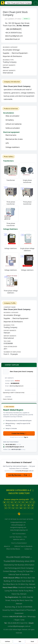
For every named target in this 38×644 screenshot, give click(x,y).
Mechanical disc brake (14, 139)
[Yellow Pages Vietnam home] (3, 3)
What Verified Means (13, 549)
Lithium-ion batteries (14, 124)
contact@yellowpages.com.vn (14, 447)
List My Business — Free (19, 475)
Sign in (26, 437)
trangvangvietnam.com (18, 522)
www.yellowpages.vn (18, 525)
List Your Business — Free (18, 537)
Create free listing (18, 433)
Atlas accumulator (12, 116)
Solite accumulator (13, 128)
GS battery (10, 120)
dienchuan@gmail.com (14, 36)
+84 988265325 (14, 383)
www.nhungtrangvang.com (19, 530)
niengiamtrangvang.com (18, 527)
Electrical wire (11, 135)
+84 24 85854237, (14, 29)
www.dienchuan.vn (12, 39)
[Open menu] (35, 3)
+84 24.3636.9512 (10, 444)
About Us (7, 546)
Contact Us (28, 549)
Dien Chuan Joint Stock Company (19, 3)
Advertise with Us (19, 539)
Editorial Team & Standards (23, 546)
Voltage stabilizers (13, 147)
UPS (7, 143)
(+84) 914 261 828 (15, 616)
